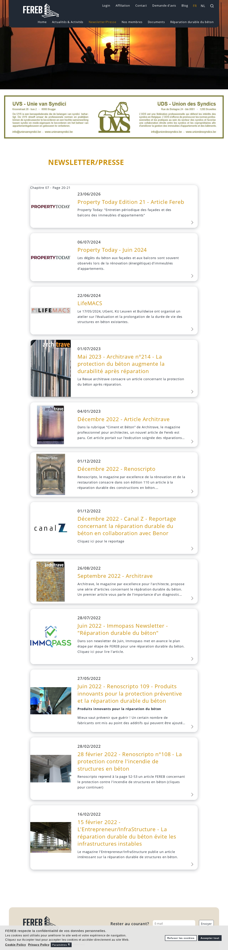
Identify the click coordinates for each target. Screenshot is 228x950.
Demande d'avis (164, 6)
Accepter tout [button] (210, 938)
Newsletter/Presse (102, 22)
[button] (16, 945)
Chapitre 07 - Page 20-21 (50, 187)
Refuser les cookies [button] (180, 938)
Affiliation (123, 6)
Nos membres (132, 22)
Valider (212, 6)
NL (203, 6)
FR (195, 6)
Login (106, 6)
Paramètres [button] (61, 944)
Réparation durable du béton (192, 22)
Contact (141, 6)
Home (42, 22)
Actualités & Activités (68, 22)
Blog (185, 6)
